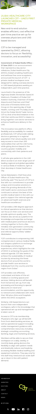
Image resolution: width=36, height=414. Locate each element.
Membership (5, 378)
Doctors (4, 386)
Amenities (4, 382)
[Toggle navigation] (33, 4)
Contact (4, 394)
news (3, 397)
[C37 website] (8, 4)
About (3, 390)
